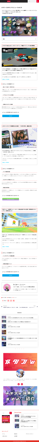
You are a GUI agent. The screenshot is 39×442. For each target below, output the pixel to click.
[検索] (37, 1)
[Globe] (22, 384)
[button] (19, 1)
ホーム (3, 433)
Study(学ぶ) (10, 297)
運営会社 (15, 433)
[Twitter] (19, 384)
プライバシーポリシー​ (29, 433)
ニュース (15, 297)
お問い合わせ (4, 436)
